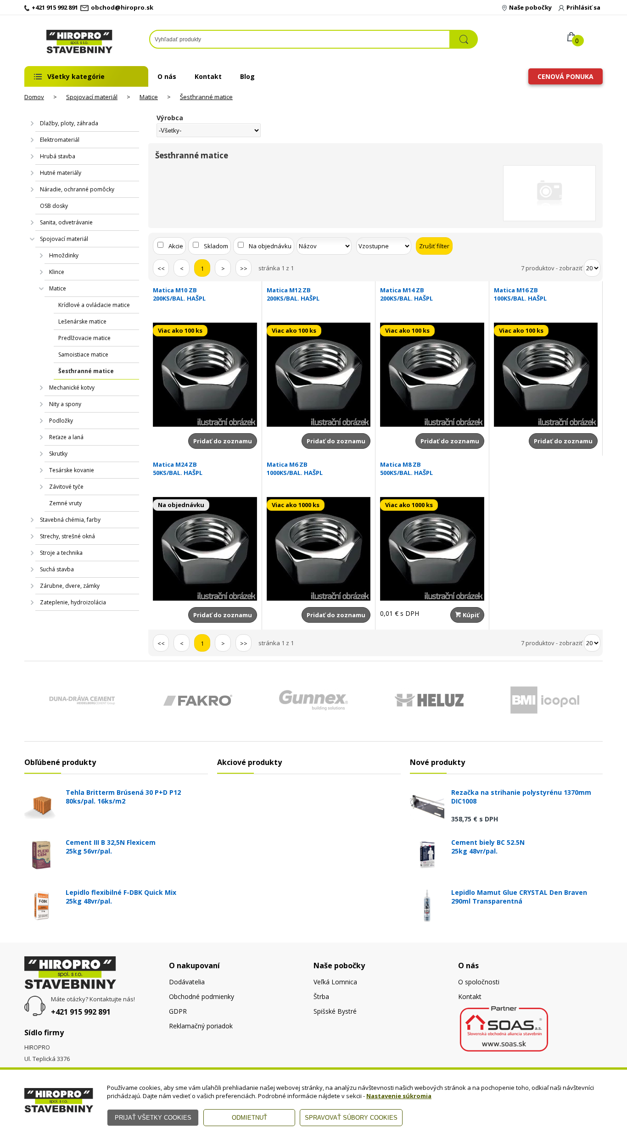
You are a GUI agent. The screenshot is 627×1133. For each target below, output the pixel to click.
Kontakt (208, 76)
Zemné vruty (65, 503)
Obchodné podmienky (201, 996)
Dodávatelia (187, 981)
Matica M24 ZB (177, 468)
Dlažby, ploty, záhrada (69, 123)
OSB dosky (54, 206)
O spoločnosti (478, 981)
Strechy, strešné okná (67, 536)
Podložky (61, 420)
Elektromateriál (59, 140)
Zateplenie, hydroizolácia (73, 602)
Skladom (216, 246)
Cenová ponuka (565, 76)
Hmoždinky (63, 255)
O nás (166, 76)
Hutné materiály (60, 173)
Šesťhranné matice (206, 97)
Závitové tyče (66, 487)
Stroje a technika (61, 553)
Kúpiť (470, 615)
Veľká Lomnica (335, 981)
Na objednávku (270, 246)
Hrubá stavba (57, 156)
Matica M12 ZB (293, 294)
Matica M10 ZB (179, 294)
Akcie (175, 246)
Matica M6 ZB (295, 468)
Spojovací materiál (92, 97)
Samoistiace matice (83, 354)
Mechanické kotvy (72, 387)
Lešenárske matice (82, 321)
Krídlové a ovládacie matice (94, 305)
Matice (149, 97)
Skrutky (58, 454)
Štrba (321, 996)
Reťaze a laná (66, 437)
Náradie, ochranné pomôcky (77, 189)
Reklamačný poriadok (201, 1025)
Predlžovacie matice (84, 338)
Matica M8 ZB (406, 468)
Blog (247, 76)
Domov (34, 97)
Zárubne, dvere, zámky (70, 586)
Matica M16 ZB (520, 294)
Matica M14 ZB (406, 294)
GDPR (178, 1011)
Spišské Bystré (335, 1011)
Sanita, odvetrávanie (66, 222)
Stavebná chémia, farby (70, 520)
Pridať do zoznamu (222, 441)
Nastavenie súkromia (398, 1096)
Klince (56, 272)
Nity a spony (65, 404)
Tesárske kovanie (71, 470)
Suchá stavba (57, 569)
